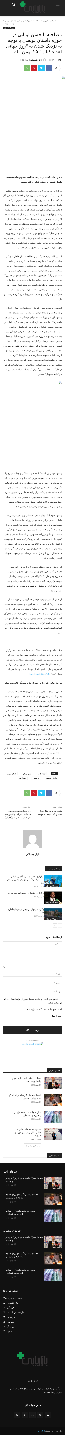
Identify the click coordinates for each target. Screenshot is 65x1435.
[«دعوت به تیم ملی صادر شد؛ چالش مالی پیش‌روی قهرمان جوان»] (53, 1134)
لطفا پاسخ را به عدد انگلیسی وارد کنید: (44, 1009)
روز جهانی (36, 778)
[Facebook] (49, 68)
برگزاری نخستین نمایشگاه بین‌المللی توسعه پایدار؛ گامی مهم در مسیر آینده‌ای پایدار (25, 879)
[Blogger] (17, 1415)
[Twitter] (41, 68)
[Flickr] (32, 1415)
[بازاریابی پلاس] (45, 60)
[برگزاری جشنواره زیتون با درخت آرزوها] (53, 898)
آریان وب (41, 1431)
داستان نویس (11, 773)
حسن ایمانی (27, 773)
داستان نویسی (51, 778)
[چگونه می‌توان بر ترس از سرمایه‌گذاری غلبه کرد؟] (53, 914)
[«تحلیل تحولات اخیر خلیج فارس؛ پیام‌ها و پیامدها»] (53, 1083)
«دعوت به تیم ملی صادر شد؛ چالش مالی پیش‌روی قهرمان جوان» (27, 1132)
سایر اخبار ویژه (48, 21)
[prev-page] (60, 925)
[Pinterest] (34, 68)
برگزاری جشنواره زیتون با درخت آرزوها (26, 893)
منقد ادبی (22, 778)
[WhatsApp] (27, 68)
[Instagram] (40, 1415)
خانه (58, 21)
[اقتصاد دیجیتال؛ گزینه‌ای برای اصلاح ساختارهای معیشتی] (53, 1100)
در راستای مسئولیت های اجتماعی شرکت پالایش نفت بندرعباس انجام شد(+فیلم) (17, 814)
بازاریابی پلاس (35, 60)
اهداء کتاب (41, 773)
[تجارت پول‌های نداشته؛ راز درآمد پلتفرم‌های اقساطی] (53, 1117)
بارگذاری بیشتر (34, 1146)
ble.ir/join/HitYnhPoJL (40, 674)
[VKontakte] (48, 1415)
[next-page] (55, 925)
